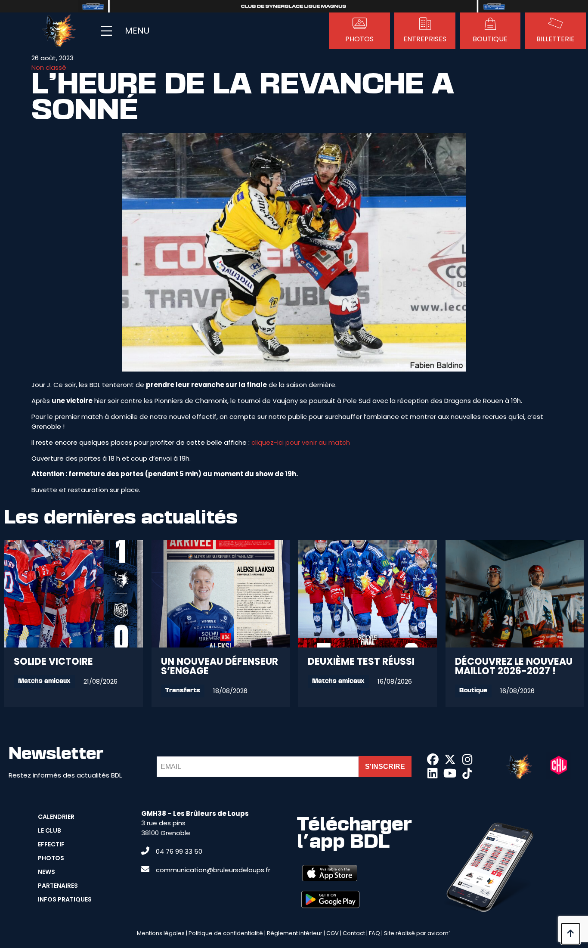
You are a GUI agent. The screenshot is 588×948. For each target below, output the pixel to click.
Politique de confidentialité (226, 933)
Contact (354, 933)
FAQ (374, 933)
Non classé (48, 67)
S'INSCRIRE (385, 766)
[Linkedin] (432, 774)
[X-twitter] (450, 759)
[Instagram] (467, 759)
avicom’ (438, 933)
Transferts (182, 691)
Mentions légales (161, 933)
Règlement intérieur (294, 933)
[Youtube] (450, 774)
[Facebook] (432, 759)
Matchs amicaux (44, 681)
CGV (332, 933)
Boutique (473, 691)
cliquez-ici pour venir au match (300, 442)
